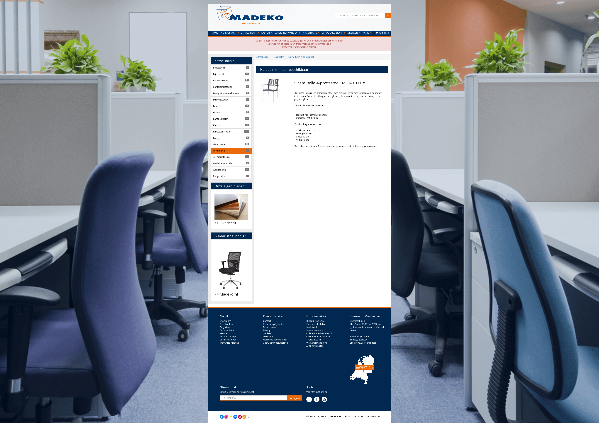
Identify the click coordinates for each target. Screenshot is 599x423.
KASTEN (265, 32)
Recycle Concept (228, 336)
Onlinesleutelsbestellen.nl (319, 333)
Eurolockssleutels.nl (316, 324)
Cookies (267, 333)
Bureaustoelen (220, 80)
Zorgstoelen (219, 176)
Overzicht (225, 222)
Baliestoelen (219, 67)
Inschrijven (294, 398)
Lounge (217, 138)
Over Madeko (227, 324)
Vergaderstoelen (221, 156)
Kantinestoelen (220, 118)
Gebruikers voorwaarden (275, 342)
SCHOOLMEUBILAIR (332, 32)
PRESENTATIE (309, 32)
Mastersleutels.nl (314, 330)
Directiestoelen (220, 99)
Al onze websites (314, 345)
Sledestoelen (219, 144)
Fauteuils (217, 106)
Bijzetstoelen (219, 74)
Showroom (225, 320)
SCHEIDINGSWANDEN (286, 32)
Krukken (217, 125)
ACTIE (366, 32)
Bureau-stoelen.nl (315, 320)
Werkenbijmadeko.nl (316, 342)
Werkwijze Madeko (229, 342)
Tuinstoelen (219, 150)
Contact (267, 320)
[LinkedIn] (309, 399)
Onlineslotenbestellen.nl (318, 336)
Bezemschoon (227, 330)
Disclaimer (268, 336)
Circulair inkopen (228, 339)
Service (223, 333)
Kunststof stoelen (222, 131)
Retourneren (269, 327)
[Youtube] (325, 399)
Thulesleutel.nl (313, 339)
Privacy (266, 330)
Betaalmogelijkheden (273, 324)
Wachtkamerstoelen (223, 163)
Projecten (225, 327)
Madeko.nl (226, 294)
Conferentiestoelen (222, 86)
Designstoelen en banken (226, 93)
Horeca (216, 112)
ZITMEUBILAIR (249, 32)
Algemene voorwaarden (275, 339)
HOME (215, 32)
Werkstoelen (219, 169)
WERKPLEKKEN (228, 32)
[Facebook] (317, 399)
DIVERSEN (352, 32)
